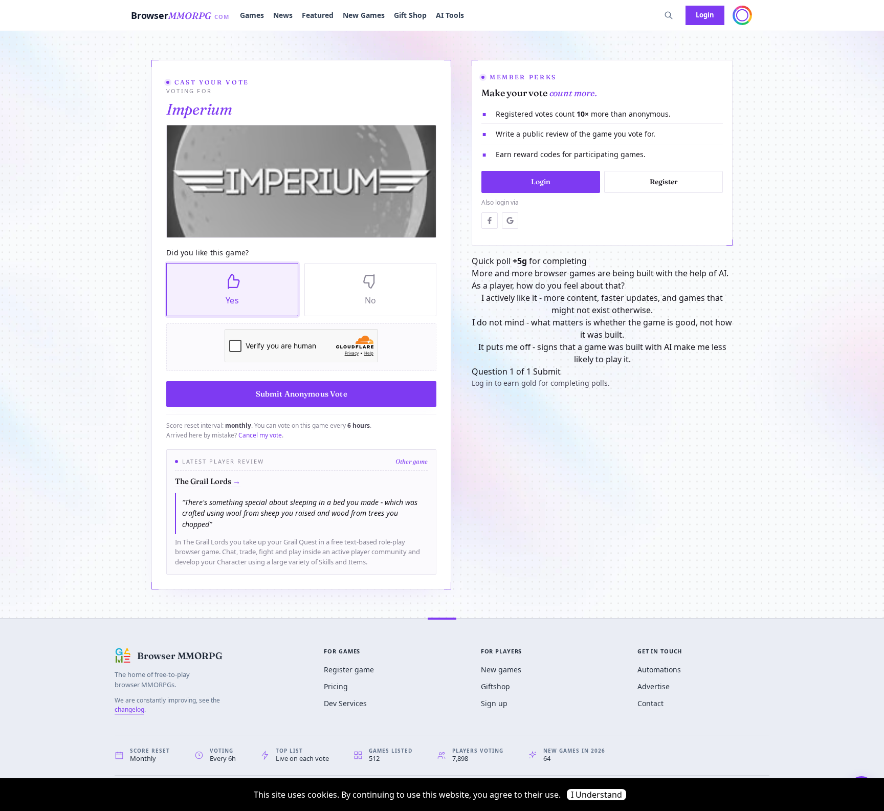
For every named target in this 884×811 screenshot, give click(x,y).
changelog (129, 709)
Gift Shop (410, 15)
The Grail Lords (207, 481)
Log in (482, 383)
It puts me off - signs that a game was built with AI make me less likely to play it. (602, 353)
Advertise (653, 686)
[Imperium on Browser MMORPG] (301, 181)
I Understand (596, 794)
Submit (547, 371)
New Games (364, 15)
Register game (349, 669)
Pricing (336, 686)
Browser (180, 15)
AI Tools (450, 15)
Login (705, 14)
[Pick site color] (742, 15)
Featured (318, 15)
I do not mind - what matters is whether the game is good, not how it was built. (602, 328)
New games (501, 669)
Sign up (494, 703)
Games (252, 15)
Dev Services (345, 703)
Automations (659, 669)
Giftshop (495, 686)
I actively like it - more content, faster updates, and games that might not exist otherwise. (602, 304)
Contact (650, 703)
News (283, 15)
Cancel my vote (260, 435)
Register (664, 181)
